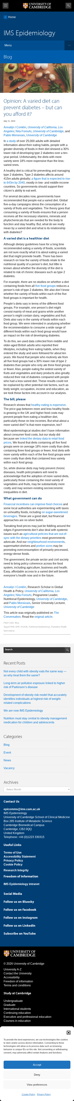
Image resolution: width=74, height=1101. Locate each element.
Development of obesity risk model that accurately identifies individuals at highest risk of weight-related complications (35, 698)
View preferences (37, 1084)
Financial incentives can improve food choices (33, 504)
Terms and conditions (17, 985)
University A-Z (13, 969)
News (7, 760)
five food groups (45, 285)
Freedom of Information (21, 876)
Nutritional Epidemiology (39, 626)
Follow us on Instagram (21, 917)
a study (11, 141)
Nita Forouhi (23, 131)
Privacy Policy (44, 1094)
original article (43, 616)
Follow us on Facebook (20, 909)
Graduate (9, 1004)
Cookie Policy (28, 1094)
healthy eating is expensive (48, 404)
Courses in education (17, 1020)
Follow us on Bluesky (19, 902)
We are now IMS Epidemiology (23, 710)
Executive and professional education (27, 1016)
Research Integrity (16, 870)
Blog (17, 622)
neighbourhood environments (46, 541)
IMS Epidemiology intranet (21, 884)
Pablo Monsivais (14, 135)
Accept (37, 1064)
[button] (68, 1032)
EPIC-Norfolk (21, 626)
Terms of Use (13, 852)
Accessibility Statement (20, 856)
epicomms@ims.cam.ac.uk (22, 809)
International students (17, 1008)
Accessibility (12, 977)
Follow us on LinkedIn (19, 925)
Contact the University (18, 973)
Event (7, 752)
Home (12, 17)
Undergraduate (13, 1000)
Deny (37, 1074)
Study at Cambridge (17, 993)
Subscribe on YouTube (20, 933)
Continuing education (17, 1012)
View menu (5, 6)
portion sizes (44, 545)
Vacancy (9, 768)
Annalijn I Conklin (15, 127)
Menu (8, 45)
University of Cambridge (48, 131)
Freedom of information (18, 981)
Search (68, 6)
